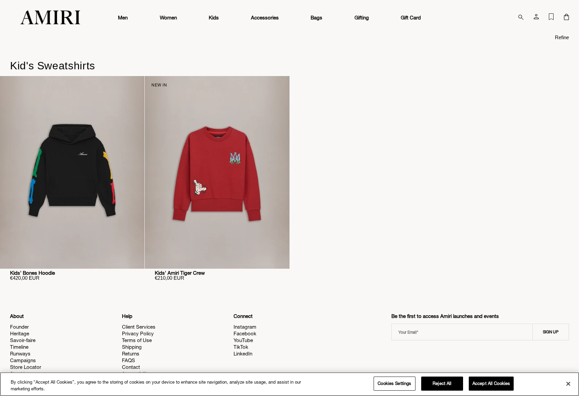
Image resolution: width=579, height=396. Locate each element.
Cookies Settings (394, 383)
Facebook (245, 333)
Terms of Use (137, 340)
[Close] (568, 383)
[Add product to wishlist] (135, 86)
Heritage (19, 333)
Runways (20, 353)
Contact (131, 367)
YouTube (243, 340)
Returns (130, 353)
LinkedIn (243, 353)
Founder (19, 327)
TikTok (241, 347)
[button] (566, 17)
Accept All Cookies (491, 383)
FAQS (128, 360)
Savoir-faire (23, 340)
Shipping (132, 347)
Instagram (245, 327)
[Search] (521, 17)
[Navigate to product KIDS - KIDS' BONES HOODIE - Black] (72, 172)
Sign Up (551, 332)
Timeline (19, 347)
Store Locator (25, 367)
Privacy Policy (138, 333)
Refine (562, 37)
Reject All (442, 383)
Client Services (138, 327)
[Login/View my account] (536, 18)
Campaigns (23, 360)
